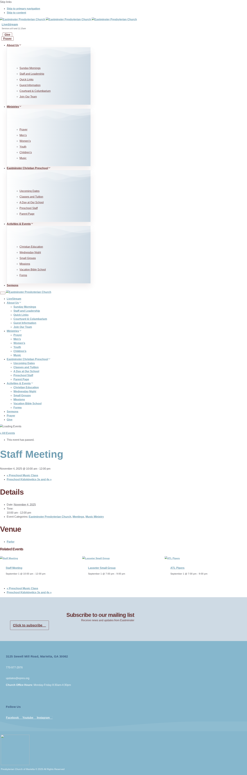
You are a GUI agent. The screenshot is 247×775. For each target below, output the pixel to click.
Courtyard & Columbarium (35, 90)
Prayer (23, 129)
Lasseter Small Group (102, 567)
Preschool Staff (28, 208)
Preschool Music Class (22, 475)
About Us (13, 45)
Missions (24, 263)
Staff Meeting (14, 567)
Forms (23, 275)
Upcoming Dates (29, 191)
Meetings (78, 516)
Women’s (25, 141)
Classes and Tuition (31, 196)
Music (23, 158)
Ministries (13, 106)
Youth (22, 146)
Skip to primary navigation (23, 8)
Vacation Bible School (32, 269)
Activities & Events (19, 223)
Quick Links (26, 79)
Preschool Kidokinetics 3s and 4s (29, 479)
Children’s (25, 152)
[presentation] (9, 558)
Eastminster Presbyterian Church (50, 516)
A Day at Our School (31, 202)
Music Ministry (95, 516)
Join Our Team (28, 96)
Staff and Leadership (31, 73)
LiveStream (10, 24)
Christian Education (31, 246)
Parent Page (26, 213)
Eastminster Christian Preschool (27, 168)
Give (9, 419)
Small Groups (27, 258)
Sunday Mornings (29, 68)
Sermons (12, 285)
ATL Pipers (177, 567)
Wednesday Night (30, 252)
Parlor (10, 541)
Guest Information (29, 85)
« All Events (7, 433)
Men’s (23, 135)
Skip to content (16, 12)
